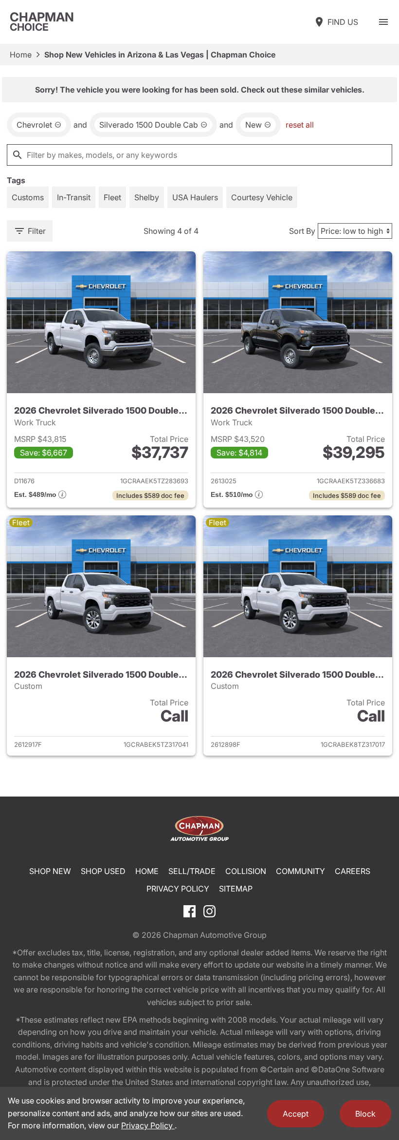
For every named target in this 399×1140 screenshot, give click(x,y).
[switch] (383, 22)
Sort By (302, 231)
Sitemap (236, 888)
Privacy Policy (177, 888)
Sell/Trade (192, 871)
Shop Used (103, 871)
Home (21, 54)
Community (300, 871)
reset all (300, 125)
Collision (245, 871)
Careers (352, 871)
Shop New (50, 871)
